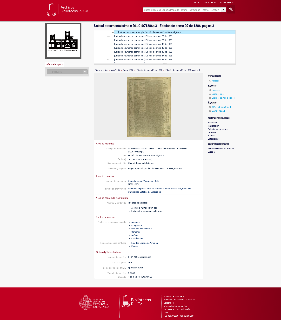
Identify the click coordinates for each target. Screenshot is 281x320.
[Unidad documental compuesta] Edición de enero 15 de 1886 (143, 59)
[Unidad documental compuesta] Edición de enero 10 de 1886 (143, 44)
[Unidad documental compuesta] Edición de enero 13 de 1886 (143, 52)
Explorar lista (218, 94)
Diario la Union (101, 70)
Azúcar (134, 235)
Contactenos (209, 2)
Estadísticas (137, 238)
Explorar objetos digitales (223, 98)
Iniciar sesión (226, 2)
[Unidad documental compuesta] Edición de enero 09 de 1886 (143, 40)
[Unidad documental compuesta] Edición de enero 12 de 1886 (143, 48)
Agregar (215, 80)
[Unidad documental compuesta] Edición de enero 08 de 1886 (143, 36)
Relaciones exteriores (141, 228)
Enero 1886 (128, 70)
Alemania (135, 222)
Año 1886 (115, 70)
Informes (216, 90)
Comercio (135, 232)
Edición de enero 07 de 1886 (149, 70)
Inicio (196, 2)
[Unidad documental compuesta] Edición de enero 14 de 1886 (143, 55)
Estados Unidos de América (144, 243)
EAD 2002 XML (218, 111)
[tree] (164, 46)
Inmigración (136, 225)
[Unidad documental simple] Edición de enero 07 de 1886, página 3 (149, 32)
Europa (134, 246)
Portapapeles (231, 9)
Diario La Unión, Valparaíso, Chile (143, 181)
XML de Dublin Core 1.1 (222, 107)
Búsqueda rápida (55, 64)
